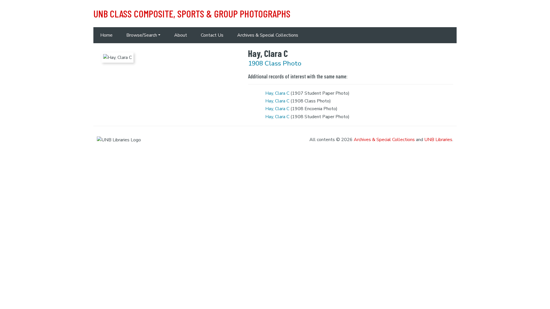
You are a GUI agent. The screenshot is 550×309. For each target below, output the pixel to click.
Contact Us (212, 35)
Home (106, 35)
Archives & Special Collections (267, 35)
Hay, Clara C (277, 93)
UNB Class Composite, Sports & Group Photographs (191, 13)
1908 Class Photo (274, 63)
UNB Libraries (438, 139)
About (180, 35)
